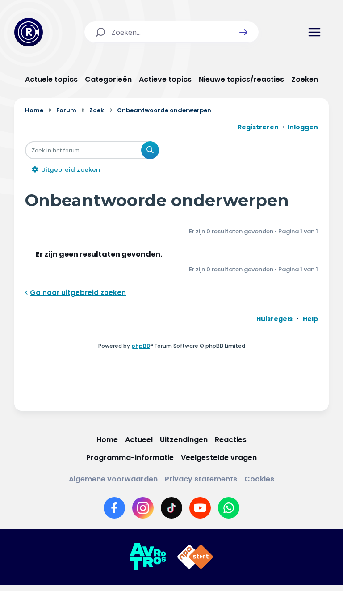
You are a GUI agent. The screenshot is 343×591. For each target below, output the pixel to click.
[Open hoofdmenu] (314, 32)
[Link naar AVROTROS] (148, 557)
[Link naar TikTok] (171, 508)
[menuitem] (274, 318)
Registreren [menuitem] (258, 126)
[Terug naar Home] (28, 32)
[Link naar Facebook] (114, 508)
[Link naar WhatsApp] (228, 508)
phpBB (140, 346)
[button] (243, 32)
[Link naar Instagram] (143, 508)
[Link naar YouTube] (200, 508)
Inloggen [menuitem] (303, 126)
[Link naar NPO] (195, 557)
